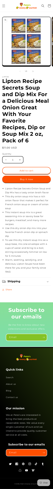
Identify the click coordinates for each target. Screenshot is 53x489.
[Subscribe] (43, 337)
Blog (8, 390)
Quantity (6, 154)
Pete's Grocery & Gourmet (29, 484)
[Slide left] (20, 71)
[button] (3, 6)
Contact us (12, 397)
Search (10, 377)
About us (11, 384)
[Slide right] (33, 71)
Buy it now (26, 179)
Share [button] (9, 289)
